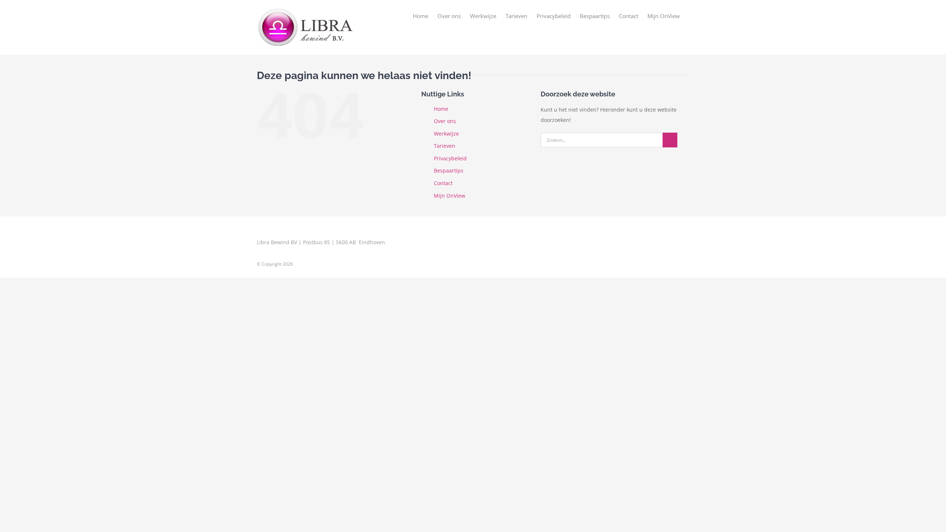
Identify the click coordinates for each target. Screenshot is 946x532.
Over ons (445, 121)
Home (441, 108)
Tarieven (444, 145)
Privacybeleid (450, 158)
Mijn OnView (449, 195)
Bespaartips (448, 170)
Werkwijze (446, 133)
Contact (443, 183)
